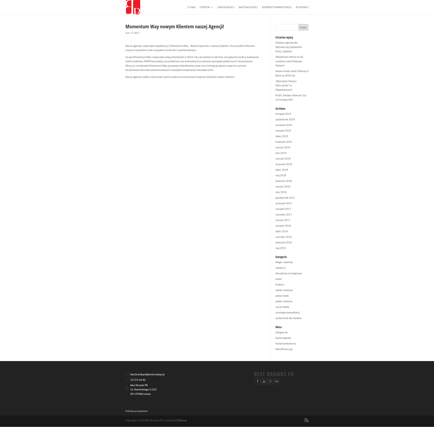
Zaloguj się (281, 332)
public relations (284, 301)
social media (282, 306)
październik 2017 (285, 197)
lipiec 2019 (281, 136)
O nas (191, 7)
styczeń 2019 (283, 158)
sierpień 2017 (283, 208)
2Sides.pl (181, 420)
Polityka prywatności (136, 411)
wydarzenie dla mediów (288, 318)
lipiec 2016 (281, 231)
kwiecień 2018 (283, 180)
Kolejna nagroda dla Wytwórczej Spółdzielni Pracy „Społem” (288, 47)
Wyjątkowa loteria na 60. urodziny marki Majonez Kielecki (289, 61)
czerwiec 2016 (283, 236)
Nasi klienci (226, 7)
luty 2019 (281, 152)
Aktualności (248, 7)
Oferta (205, 7)
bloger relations (284, 262)
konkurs (279, 284)
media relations (284, 290)
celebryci (280, 267)
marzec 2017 (282, 220)
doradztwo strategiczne (288, 273)
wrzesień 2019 (283, 124)
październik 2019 (285, 119)
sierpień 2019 (283, 130)
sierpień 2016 (283, 225)
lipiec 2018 (281, 169)
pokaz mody (282, 295)
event (278, 278)
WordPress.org (283, 349)
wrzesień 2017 (283, 203)
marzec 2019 (282, 147)
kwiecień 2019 (283, 141)
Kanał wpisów (283, 337)
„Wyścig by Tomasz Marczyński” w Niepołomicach (286, 85)
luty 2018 (281, 192)
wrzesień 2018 (283, 164)
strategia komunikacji (287, 312)
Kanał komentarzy (285, 343)
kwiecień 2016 (283, 242)
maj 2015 (280, 248)
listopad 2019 (283, 113)
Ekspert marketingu (277, 7)
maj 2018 (280, 175)
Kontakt (302, 7)
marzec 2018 (282, 186)
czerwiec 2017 (283, 214)
